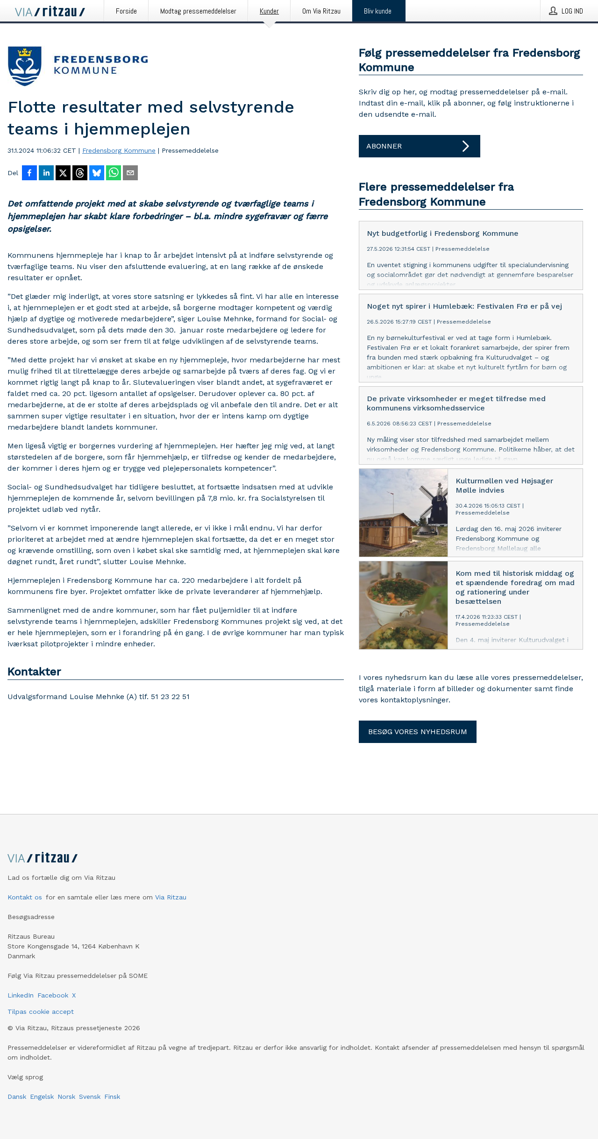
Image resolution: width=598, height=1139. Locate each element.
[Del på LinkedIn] (46, 173)
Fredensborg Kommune (119, 150)
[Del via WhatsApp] (113, 173)
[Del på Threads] (79, 173)
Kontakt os (24, 897)
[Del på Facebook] (29, 173)
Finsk (112, 1096)
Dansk (16, 1096)
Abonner (384, 145)
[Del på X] (63, 173)
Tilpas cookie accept (40, 1011)
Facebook (52, 995)
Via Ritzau (170, 897)
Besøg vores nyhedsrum (417, 731)
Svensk (89, 1096)
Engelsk (42, 1096)
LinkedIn (20, 995)
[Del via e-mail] (130, 173)
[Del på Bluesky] (96, 173)
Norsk (66, 1096)
